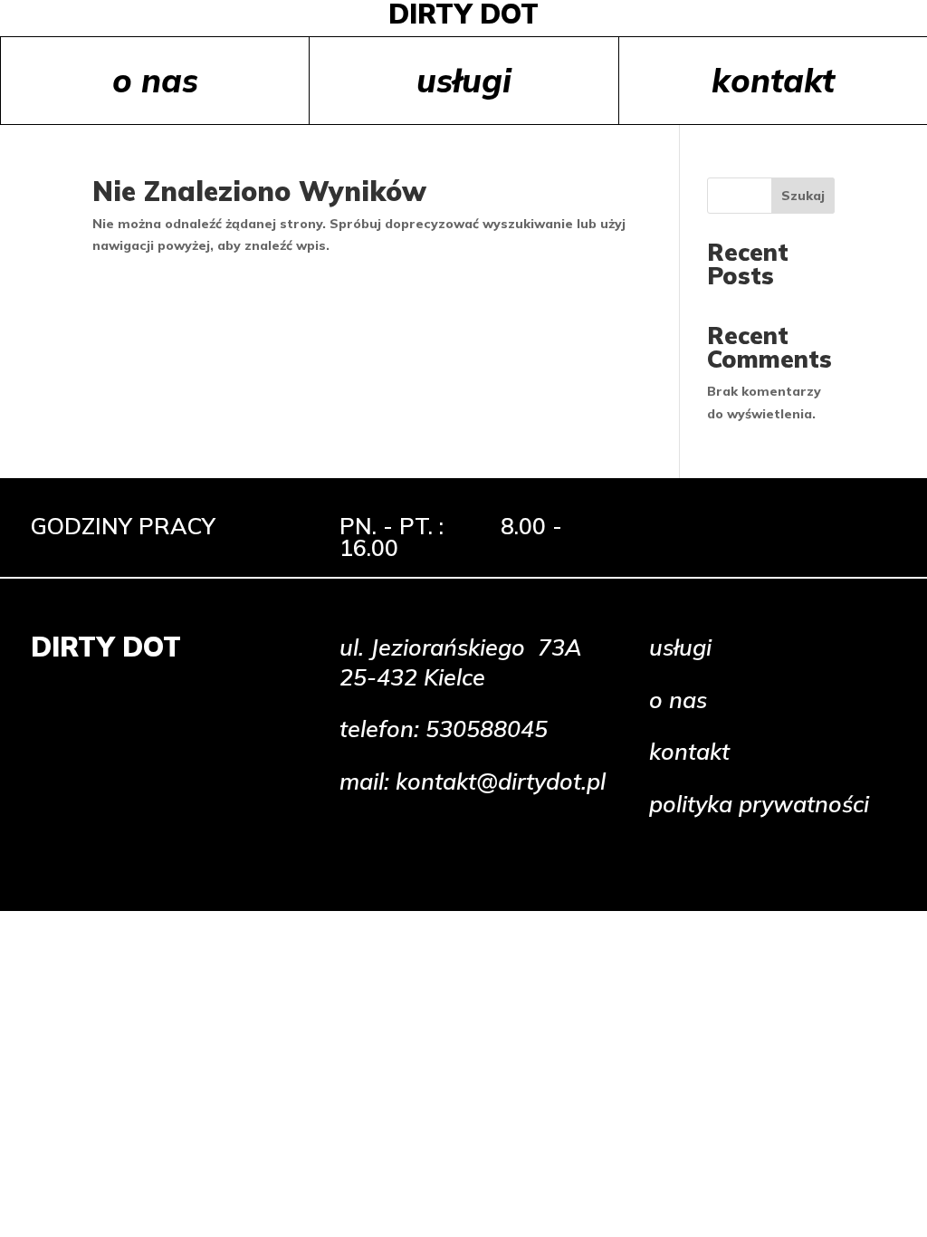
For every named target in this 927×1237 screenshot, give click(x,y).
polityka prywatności (759, 804)
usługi (463, 80)
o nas (155, 80)
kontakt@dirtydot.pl (501, 781)
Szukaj (803, 195)
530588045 (486, 728)
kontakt (773, 80)
